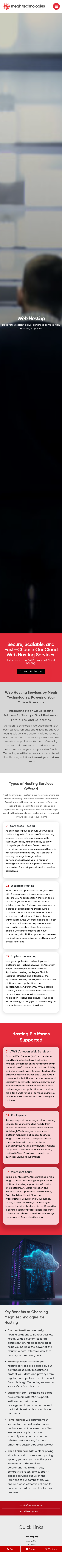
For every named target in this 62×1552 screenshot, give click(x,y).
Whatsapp (52, 1549)
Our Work (31, 1544)
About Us (31, 1541)
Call (11, 1549)
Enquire (32, 1549)
